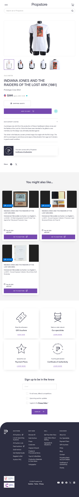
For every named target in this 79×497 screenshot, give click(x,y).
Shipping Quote (19, 103)
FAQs (61, 448)
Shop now (21, 334)
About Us (63, 435)
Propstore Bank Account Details (65, 458)
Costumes (32, 444)
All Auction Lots (18, 443)
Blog (61, 451)
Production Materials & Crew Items (35, 460)
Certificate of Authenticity (64, 463)
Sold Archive (17, 449)
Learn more (57, 334)
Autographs (32, 464)
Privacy (41, 484)
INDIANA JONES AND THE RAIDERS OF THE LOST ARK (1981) (30, 82)
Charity (62, 468)
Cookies (30, 484)
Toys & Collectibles (35, 456)
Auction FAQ (17, 459)
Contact (62, 454)
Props (30, 441)
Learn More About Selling (50, 439)
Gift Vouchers (64, 444)
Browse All (32, 435)
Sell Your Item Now (50, 435)
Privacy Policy (42, 403)
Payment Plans (64, 441)
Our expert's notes (11, 122)
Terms (36, 484)
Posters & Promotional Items (34, 452)
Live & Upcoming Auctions (18, 439)
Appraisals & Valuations (48, 443)
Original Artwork (34, 448)
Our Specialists (64, 438)
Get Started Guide (19, 453)
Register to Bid (17, 456)
